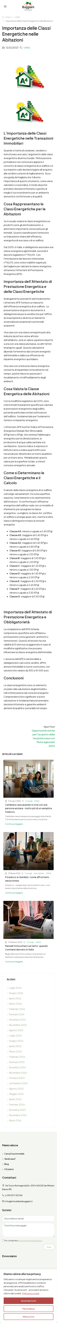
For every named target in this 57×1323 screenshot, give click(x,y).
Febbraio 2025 (17, 1056)
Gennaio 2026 (16, 1014)
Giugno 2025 (16, 1040)
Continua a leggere (14, 824)
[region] (28, 1296)
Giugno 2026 (16, 993)
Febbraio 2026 (17, 1009)
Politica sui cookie (30, 1293)
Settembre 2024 (18, 1083)
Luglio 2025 (15, 1035)
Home (8, 17)
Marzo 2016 (15, 1120)
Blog (6, 1164)
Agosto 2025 (16, 1030)
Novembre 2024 (18, 1072)
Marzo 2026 (15, 1003)
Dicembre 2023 (17, 1109)
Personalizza (28, 1308)
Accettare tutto (28, 1300)
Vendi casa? (10, 1158)
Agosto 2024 (16, 1088)
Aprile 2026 (15, 998)
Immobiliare (39, 873)
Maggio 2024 (16, 1093)
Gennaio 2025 (17, 1062)
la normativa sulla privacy (30, 1240)
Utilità (17, 17)
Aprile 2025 (15, 1046)
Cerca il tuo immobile (14, 1153)
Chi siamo (9, 1169)
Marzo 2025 (15, 1051)
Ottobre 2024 (17, 1078)
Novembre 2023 (18, 1115)
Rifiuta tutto (28, 1316)
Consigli (28, 801)
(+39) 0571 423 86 (14, 1195)
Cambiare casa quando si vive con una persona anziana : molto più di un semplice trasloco (28, 808)
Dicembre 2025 (17, 1019)
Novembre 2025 (18, 1024)
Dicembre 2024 (17, 1067)
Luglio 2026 (15, 987)
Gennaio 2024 (17, 1104)
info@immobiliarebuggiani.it (19, 1201)
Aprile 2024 (15, 1099)
